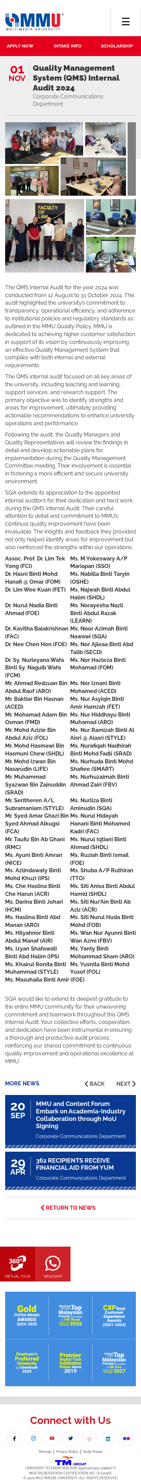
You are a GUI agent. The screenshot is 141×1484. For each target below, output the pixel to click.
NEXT (123, 1084)
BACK (97, 1084)
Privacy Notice (67, 1452)
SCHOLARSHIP (117, 45)
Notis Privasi (92, 1452)
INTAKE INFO (67, 45)
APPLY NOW (20, 45)
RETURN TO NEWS (70, 1208)
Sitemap (45, 1452)
